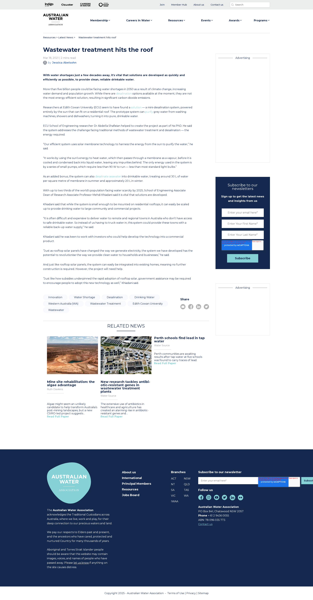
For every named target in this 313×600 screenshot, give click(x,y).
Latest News (65, 37)
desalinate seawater (108, 176)
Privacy (191, 593)
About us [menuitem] (129, 472)
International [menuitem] (132, 478)
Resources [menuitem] (130, 489)
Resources (175, 20)
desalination (124, 93)
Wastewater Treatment (105, 303)
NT (173, 484)
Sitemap (203, 593)
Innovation (55, 297)
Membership (99, 20)
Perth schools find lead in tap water (179, 339)
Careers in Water (138, 20)
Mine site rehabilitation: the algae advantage (71, 383)
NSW (187, 478)
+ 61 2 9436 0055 (218, 515)
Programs (260, 20)
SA (172, 490)
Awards (234, 20)
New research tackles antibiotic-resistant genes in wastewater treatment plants (125, 386)
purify (149, 111)
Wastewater (56, 310)
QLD (187, 484)
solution (136, 107)
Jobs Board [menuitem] (130, 495)
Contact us (205, 524)
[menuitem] (162, 5)
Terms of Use (176, 593)
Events (206, 20)
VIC (173, 495)
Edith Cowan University (148, 303)
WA (186, 495)
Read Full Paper (58, 416)
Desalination (115, 297)
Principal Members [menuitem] (136, 484)
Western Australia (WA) (63, 303)
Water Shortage (84, 297)
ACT (173, 478)
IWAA (174, 501)
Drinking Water (144, 297)
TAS (186, 490)
